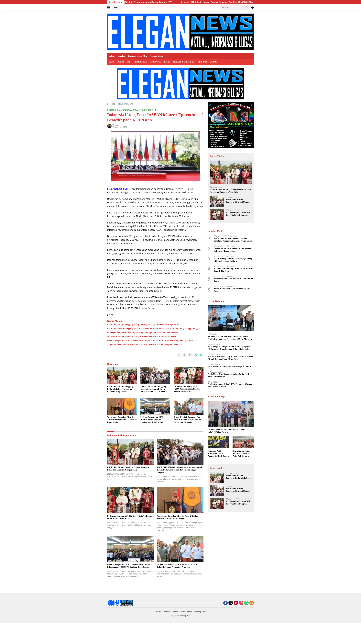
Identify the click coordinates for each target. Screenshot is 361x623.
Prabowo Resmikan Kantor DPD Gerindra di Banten (233, 280)
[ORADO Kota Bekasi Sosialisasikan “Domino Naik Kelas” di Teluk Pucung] (231, 414)
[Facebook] (225, 603)
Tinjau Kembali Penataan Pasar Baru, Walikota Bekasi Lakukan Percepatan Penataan (144, 344)
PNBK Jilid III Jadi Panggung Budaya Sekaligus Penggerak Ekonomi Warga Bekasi (143, 324)
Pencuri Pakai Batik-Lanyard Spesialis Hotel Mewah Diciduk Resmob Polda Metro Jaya (230, 358)
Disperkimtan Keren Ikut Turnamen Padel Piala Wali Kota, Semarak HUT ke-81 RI (243, 454)
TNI (128, 62)
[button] (247, 7)
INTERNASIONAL (114, 110)
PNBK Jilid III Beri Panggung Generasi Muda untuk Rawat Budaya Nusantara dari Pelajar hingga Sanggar (153, 328)
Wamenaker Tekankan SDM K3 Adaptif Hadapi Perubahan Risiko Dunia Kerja (141, 336)
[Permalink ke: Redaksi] (109, 126)
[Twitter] (230, 603)
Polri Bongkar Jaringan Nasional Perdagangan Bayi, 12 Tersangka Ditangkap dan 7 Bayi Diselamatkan (230, 347)
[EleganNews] (180, 31)
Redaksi (121, 56)
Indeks (116, 7)
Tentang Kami (156, 56)
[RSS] (251, 603)
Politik (167, 62)
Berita (111, 62)
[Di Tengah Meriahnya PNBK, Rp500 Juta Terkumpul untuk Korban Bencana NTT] (189, 375)
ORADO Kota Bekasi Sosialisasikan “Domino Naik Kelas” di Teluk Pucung (229, 431)
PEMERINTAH (140, 62)
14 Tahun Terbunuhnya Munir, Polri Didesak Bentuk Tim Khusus (233, 269)
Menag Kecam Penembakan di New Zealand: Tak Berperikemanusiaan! (233, 249)
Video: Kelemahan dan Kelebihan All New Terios (232, 290)
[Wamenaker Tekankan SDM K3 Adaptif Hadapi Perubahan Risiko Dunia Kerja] (122, 406)
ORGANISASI (138, 110)
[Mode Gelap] (252, 7)
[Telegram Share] (196, 355)
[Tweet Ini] (184, 355)
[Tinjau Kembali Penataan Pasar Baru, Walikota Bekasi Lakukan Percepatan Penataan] (189, 406)
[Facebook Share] (179, 355)
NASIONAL (155, 62)
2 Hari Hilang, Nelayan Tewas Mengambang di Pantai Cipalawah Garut (233, 259)
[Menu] (109, 7)
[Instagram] (241, 603)
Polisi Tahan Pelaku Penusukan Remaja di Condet (229, 367)
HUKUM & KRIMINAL (183, 62)
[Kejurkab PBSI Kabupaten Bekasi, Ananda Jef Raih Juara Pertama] (218, 442)
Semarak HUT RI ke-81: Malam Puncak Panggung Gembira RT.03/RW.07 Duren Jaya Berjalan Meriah (192, 2)
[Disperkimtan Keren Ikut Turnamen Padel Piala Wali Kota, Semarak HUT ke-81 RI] (243, 442)
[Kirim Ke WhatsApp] (201, 355)
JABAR (213, 62)
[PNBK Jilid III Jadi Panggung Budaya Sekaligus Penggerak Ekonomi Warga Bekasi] (122, 375)
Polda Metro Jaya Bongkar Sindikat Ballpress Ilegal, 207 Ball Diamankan (230, 375)
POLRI (120, 62)
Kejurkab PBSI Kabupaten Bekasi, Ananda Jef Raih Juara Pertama (218, 454)
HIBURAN (202, 62)
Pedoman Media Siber (137, 56)
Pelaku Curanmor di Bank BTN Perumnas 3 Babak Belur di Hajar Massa (230, 385)
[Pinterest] (236, 603)
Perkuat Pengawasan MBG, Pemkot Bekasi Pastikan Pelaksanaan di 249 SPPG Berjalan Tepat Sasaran (151, 340)
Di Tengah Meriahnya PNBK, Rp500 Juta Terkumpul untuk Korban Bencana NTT (142, 332)
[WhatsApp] (246, 603)
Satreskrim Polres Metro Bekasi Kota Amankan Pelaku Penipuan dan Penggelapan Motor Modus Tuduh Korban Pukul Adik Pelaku (229, 337)
